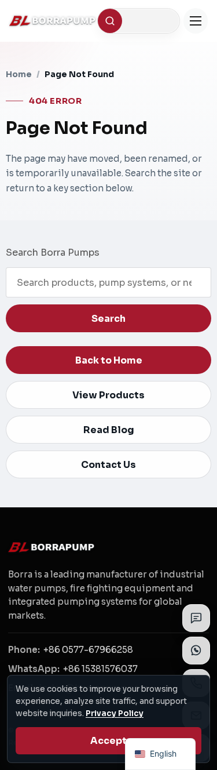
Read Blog (108, 430)
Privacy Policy (115, 713)
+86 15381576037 (100, 668)
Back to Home (108, 360)
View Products (108, 395)
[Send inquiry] (196, 618)
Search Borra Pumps (53, 252)
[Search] (110, 21)
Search (108, 319)
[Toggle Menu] (195, 21)
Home (19, 74)
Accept (108, 741)
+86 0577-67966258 (88, 649)
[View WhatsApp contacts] (196, 650)
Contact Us (108, 465)
